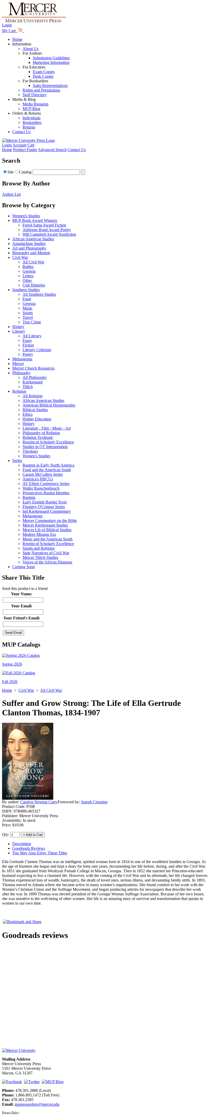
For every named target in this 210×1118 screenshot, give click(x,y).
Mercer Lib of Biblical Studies (47, 530)
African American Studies (33, 239)
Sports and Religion (39, 548)
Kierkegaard (33, 382)
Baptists (29, 497)
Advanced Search (52, 149)
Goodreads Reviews (28, 848)
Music (28, 308)
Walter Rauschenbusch (41, 488)
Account (19, 145)
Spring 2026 (12, 664)
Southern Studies (26, 290)
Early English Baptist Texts (45, 502)
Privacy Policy (10, 1112)
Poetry (28, 354)
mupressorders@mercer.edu (37, 1104)
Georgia (29, 271)
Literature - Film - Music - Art (47, 428)
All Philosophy (35, 377)
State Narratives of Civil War (46, 553)
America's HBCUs (38, 479)
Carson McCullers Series (43, 474)
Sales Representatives (50, 85)
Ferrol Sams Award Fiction (44, 225)
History (18, 326)
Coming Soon (23, 567)
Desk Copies (43, 76)
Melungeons (22, 359)
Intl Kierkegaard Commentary (47, 511)
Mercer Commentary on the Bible (50, 520)
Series (17, 460)
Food (27, 299)
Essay (27, 340)
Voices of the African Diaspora (47, 562)
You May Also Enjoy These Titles (39, 853)
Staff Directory (35, 95)
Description (21, 844)
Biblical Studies (35, 410)
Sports (28, 313)
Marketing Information (51, 62)
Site (10, 172)
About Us (30, 48)
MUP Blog (31, 108)
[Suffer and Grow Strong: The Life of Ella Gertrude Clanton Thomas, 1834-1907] (27, 798)
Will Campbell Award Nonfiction (49, 234)
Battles (28, 266)
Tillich (28, 386)
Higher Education (37, 419)
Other (27, 280)
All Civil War (33, 262)
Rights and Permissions (41, 90)
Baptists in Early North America (48, 465)
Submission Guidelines (51, 58)
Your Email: (21, 606)
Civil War (20, 257)
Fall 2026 (9, 681)
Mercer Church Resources (33, 368)
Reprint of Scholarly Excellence (48, 442)
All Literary (32, 336)
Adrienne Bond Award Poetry (47, 229)
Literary (18, 331)
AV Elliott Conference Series (46, 483)
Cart (30, 145)
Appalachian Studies (29, 243)
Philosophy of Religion (41, 433)
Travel (28, 317)
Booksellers (32, 122)
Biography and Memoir (31, 253)
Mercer (18, 363)
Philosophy (21, 373)
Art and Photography (29, 248)
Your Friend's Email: (21, 618)
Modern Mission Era (39, 534)
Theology (30, 451)
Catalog (25, 172)
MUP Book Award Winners (34, 220)
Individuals (31, 118)
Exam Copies (44, 72)
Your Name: (21, 594)
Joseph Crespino (94, 802)
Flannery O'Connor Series (44, 506)
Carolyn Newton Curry (39, 802)
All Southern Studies (39, 294)
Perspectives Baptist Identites (46, 493)
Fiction (28, 345)
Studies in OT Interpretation (45, 446)
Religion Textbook (38, 437)
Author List (11, 194)
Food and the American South (47, 470)
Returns (29, 127)
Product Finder (25, 149)
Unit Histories (34, 285)
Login (7, 25)
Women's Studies (26, 216)
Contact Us (21, 132)
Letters (28, 276)
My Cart (10, 30)
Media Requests (35, 104)
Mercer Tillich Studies (40, 557)
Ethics (28, 414)
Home (17, 39)
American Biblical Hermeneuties (49, 405)
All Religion (33, 396)
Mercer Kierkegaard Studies (45, 525)
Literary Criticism (37, 350)
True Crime (32, 322)
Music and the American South (47, 539)
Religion (19, 391)
